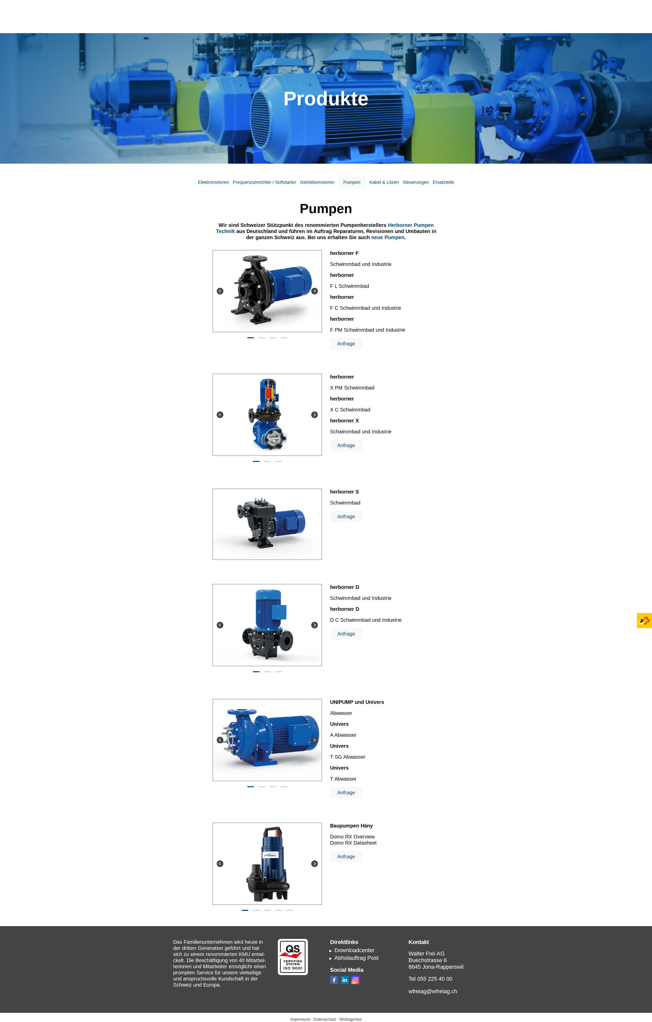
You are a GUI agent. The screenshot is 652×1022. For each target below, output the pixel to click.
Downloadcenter (354, 950)
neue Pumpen (387, 237)
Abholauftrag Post (356, 958)
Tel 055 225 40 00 (430, 979)
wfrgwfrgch (433, 991)
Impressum (300, 1019)
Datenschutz (325, 1019)
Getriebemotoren (317, 182)
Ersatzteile (443, 182)
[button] (334, 980)
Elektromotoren (213, 182)
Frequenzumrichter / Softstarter (264, 182)
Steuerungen (416, 182)
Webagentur (350, 1019)
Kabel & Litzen (384, 182)
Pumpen (351, 182)
